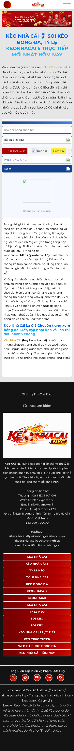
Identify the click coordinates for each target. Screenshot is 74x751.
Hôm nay (58, 150)
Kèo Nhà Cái (12, 340)
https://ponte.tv (53, 67)
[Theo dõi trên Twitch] (60, 677)
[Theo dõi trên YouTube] (37, 677)
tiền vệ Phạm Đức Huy (48, 671)
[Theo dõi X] (13, 677)
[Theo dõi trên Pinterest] (25, 677)
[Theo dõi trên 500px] (48, 677)
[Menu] (7, 5)
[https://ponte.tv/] (38, 4)
